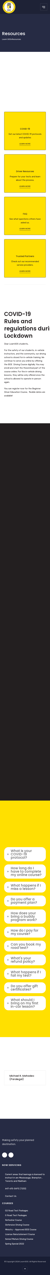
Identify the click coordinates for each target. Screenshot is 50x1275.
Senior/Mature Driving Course (19, 1239)
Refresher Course (13, 1220)
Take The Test (25, 623)
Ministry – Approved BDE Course (20, 1229)
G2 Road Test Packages (16, 1210)
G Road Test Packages (16, 1215)
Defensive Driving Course (17, 1225)
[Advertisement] (25, 78)
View (25, 527)
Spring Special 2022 (14, 1244)
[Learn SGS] (9, 7)
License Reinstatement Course (20, 1234)
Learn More (25, 144)
